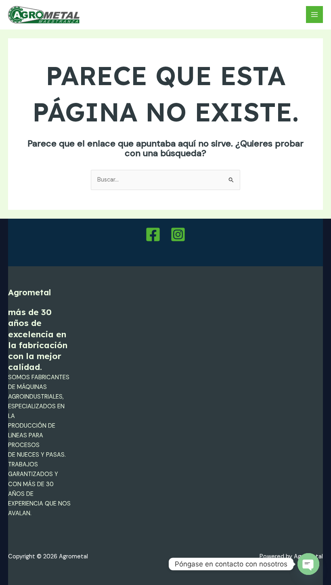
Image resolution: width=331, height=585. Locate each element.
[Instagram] (178, 234)
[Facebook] (153, 234)
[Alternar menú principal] (314, 14)
